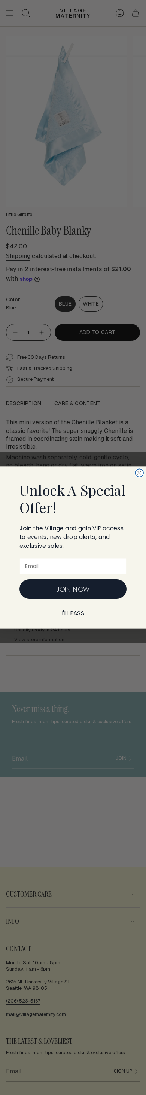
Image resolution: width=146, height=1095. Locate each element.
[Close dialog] (139, 473)
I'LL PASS (73, 613)
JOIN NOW (72, 589)
